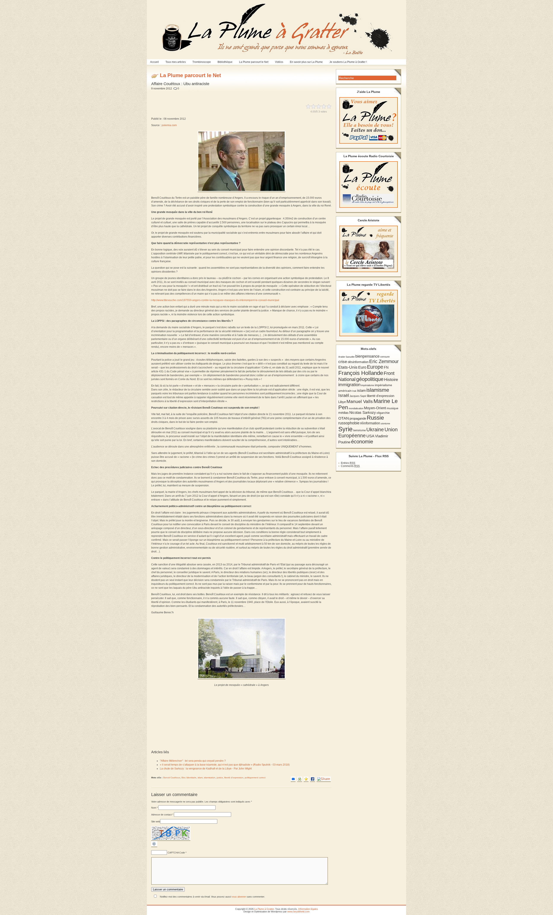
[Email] (293, 779)
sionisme (385, 423)
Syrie (345, 429)
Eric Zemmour (384, 361)
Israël (343, 395)
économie (362, 441)
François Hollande (360, 373)
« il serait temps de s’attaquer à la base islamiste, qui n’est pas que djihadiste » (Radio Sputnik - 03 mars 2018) (225, 764)
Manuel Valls (359, 401)
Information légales (308, 909)
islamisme (377, 390)
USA (370, 436)
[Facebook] (312, 779)
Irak (354, 391)
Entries (348, 463)
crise (342, 361)
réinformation (370, 423)
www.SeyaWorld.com (298, 911)
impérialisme (367, 385)
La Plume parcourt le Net (253, 61)
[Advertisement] (255, 94)
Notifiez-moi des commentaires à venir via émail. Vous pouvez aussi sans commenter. (212, 896)
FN (386, 367)
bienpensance (367, 356)
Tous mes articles (175, 61)
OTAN (343, 418)
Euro (362, 367)
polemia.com (169, 125)
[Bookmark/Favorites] (306, 779)
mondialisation (356, 408)
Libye (342, 402)
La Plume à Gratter (264, 909)
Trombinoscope (201, 61)
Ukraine (375, 429)
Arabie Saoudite (346, 356)
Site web (155, 821)
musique (392, 408)
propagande (358, 418)
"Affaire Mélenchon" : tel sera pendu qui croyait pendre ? (193, 760)
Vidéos (279, 61)
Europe (375, 367)
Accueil (154, 61)
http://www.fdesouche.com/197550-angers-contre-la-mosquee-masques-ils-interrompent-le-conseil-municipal (215, 300)
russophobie (348, 423)
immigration (349, 384)
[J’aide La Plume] (368, 120)
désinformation (358, 362)
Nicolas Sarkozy (362, 412)
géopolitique (369, 379)
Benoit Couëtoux (171, 777)
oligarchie (383, 412)
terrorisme (359, 430)
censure (385, 356)
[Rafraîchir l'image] (154, 846)
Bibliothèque (225, 61)
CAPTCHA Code (176, 852)
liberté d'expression (233, 777)
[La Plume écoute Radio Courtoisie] (368, 184)
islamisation (209, 777)
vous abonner (239, 896)
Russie (375, 418)
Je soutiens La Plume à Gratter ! (348, 61)
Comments (350, 466)
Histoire (391, 379)
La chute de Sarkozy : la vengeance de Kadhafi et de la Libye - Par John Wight (206, 768)
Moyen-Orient (375, 408)
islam (200, 777)
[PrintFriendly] (299, 779)
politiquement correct (255, 777)
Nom (154, 807)
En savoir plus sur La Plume (306, 61)
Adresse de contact (162, 814)
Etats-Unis (348, 367)
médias (343, 412)
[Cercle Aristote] (368, 249)
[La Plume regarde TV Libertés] (368, 313)
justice (220, 777)
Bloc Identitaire (188, 777)
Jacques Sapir (358, 396)
